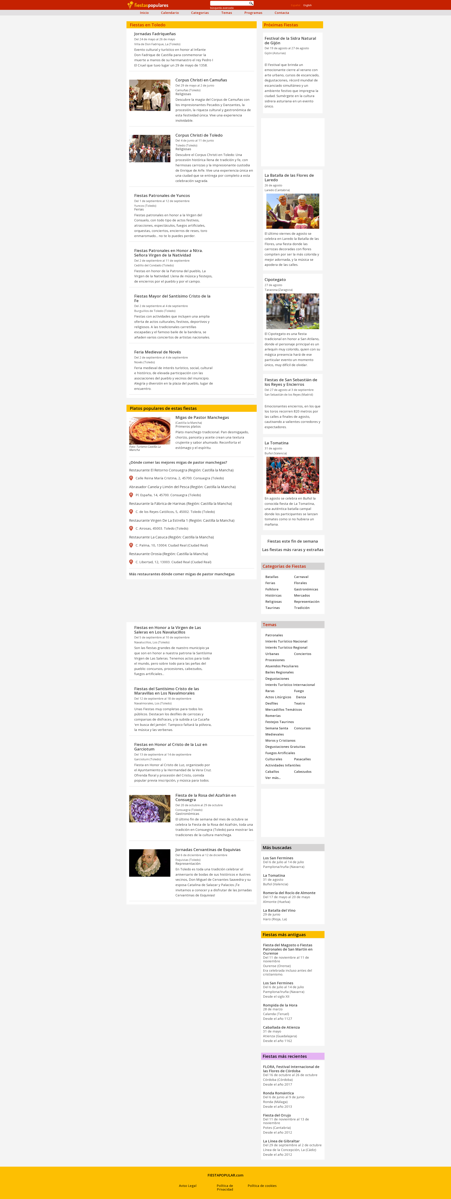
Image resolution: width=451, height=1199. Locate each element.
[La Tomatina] (292, 475)
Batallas (271, 576)
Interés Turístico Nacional (286, 641)
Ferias (270, 583)
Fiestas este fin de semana (292, 541)
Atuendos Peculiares (281, 666)
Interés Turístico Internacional (290, 684)
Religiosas (273, 601)
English (307, 5)
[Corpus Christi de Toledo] (149, 148)
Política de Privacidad (225, 1187)
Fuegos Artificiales (280, 753)
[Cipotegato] (292, 311)
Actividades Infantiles (283, 765)
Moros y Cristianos (280, 740)
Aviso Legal (187, 1185)
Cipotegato (275, 279)
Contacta (282, 12)
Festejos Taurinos (279, 722)
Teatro (299, 703)
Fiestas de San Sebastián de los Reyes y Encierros (291, 382)
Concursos (302, 728)
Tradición (302, 607)
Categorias (200, 12)
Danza (301, 697)
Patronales (274, 635)
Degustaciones (277, 678)
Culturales (273, 759)
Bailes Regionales (279, 672)
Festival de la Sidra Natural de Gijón (290, 41)
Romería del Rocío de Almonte (289, 892)
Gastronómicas (306, 589)
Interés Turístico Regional (286, 647)
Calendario (170, 12)
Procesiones (275, 660)
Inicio (144, 12)
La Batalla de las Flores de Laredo (289, 177)
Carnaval (301, 576)
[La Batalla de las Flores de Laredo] (292, 211)
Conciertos (302, 653)
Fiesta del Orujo (277, 1115)
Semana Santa (276, 728)
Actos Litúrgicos (278, 697)
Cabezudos (302, 771)
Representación (306, 601)
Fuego (299, 691)
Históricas (273, 595)
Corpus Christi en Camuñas (201, 80)
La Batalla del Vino (279, 910)
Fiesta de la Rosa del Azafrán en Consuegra (205, 797)
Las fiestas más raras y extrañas (292, 549)
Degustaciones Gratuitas (285, 746)
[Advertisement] (191, 605)
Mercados (302, 595)
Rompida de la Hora (280, 1005)
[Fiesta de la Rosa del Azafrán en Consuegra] (149, 808)
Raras (269, 691)
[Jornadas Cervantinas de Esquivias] (149, 863)
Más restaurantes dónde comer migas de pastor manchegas (182, 573)
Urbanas (272, 653)
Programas (253, 12)
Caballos (272, 771)
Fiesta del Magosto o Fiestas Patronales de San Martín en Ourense (288, 949)
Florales (300, 583)
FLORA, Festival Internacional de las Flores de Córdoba (291, 1068)
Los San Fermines (278, 857)
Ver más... (273, 777)
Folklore (272, 589)
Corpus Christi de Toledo (199, 135)
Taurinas (272, 607)
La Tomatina (277, 443)
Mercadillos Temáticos (283, 709)
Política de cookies (262, 1185)
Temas (226, 12)
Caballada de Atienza (281, 1027)
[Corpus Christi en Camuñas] (149, 95)
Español (295, 5)
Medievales (274, 734)
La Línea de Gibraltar (281, 1141)
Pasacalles (302, 759)
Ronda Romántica (278, 1093)
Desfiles (271, 703)
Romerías (273, 715)
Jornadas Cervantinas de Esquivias (208, 849)
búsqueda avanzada (222, 7)
